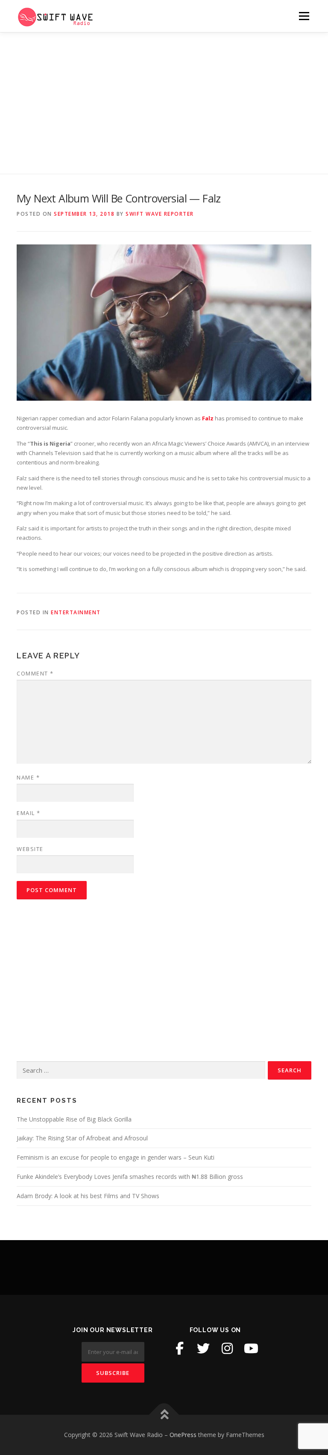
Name (28, 777)
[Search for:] (141, 1070)
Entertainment (76, 612)
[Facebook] (179, 1348)
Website (30, 849)
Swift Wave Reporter (160, 213)
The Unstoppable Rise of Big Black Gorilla (74, 1119)
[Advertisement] (164, 97)
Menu (303, 16)
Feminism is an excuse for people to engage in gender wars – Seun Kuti (115, 1157)
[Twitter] (203, 1348)
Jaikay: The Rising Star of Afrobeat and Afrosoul (82, 1138)
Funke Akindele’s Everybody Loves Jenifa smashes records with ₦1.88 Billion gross (130, 1176)
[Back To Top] (164, 1415)
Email (29, 813)
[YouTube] (251, 1348)
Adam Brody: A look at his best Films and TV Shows (88, 1196)
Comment (35, 673)
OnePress (183, 1435)
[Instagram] (227, 1348)
